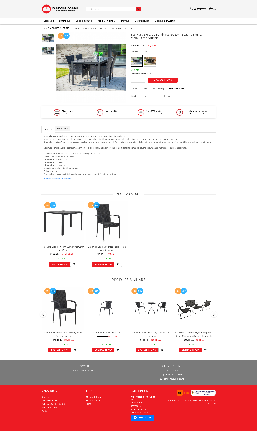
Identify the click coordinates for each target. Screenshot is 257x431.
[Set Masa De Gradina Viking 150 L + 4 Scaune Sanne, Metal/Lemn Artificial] (91, 67)
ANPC (88, 404)
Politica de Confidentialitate (53, 404)
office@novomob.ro (173, 378)
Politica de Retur (93, 400)
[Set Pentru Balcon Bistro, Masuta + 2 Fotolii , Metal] (150, 308)
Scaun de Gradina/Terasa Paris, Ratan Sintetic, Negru (107, 248)
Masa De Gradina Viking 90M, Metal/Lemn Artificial (63, 248)
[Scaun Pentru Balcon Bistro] (107, 308)
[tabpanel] (91, 67)
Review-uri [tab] (63, 128)
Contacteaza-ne (144, 418)
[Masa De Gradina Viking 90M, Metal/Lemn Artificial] (63, 222)
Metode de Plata (93, 397)
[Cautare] (138, 9)
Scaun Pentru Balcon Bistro (106, 332)
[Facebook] (85, 376)
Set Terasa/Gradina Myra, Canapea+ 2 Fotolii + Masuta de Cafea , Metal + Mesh (194, 334)
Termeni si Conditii (49, 400)
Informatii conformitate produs (57, 178)
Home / (45, 28)
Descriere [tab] (48, 129)
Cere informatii (164, 96)
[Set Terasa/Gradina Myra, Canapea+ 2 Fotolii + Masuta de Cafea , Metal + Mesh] (194, 308)
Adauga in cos (163, 80)
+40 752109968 (173, 374)
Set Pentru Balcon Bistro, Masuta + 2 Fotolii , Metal (150, 334)
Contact (44, 411)
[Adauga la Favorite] (73, 264)
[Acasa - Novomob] (60, 9)
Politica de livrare (49, 407)
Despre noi (46, 397)
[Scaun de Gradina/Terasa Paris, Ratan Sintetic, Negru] (107, 222)
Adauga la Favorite (141, 96)
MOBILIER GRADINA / (60, 28)
